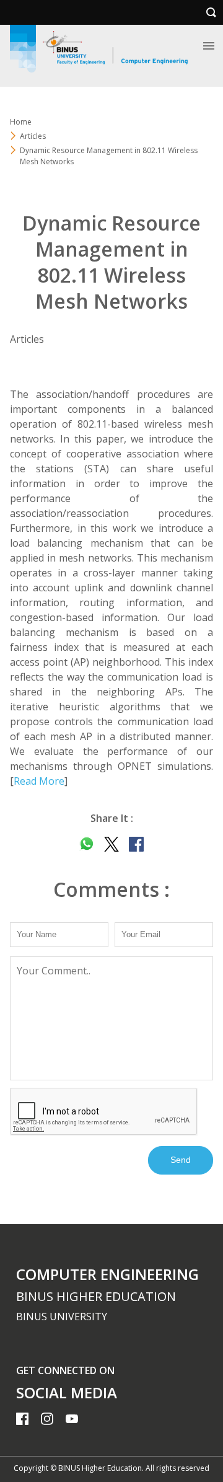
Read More (39, 781)
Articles (33, 136)
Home (21, 122)
